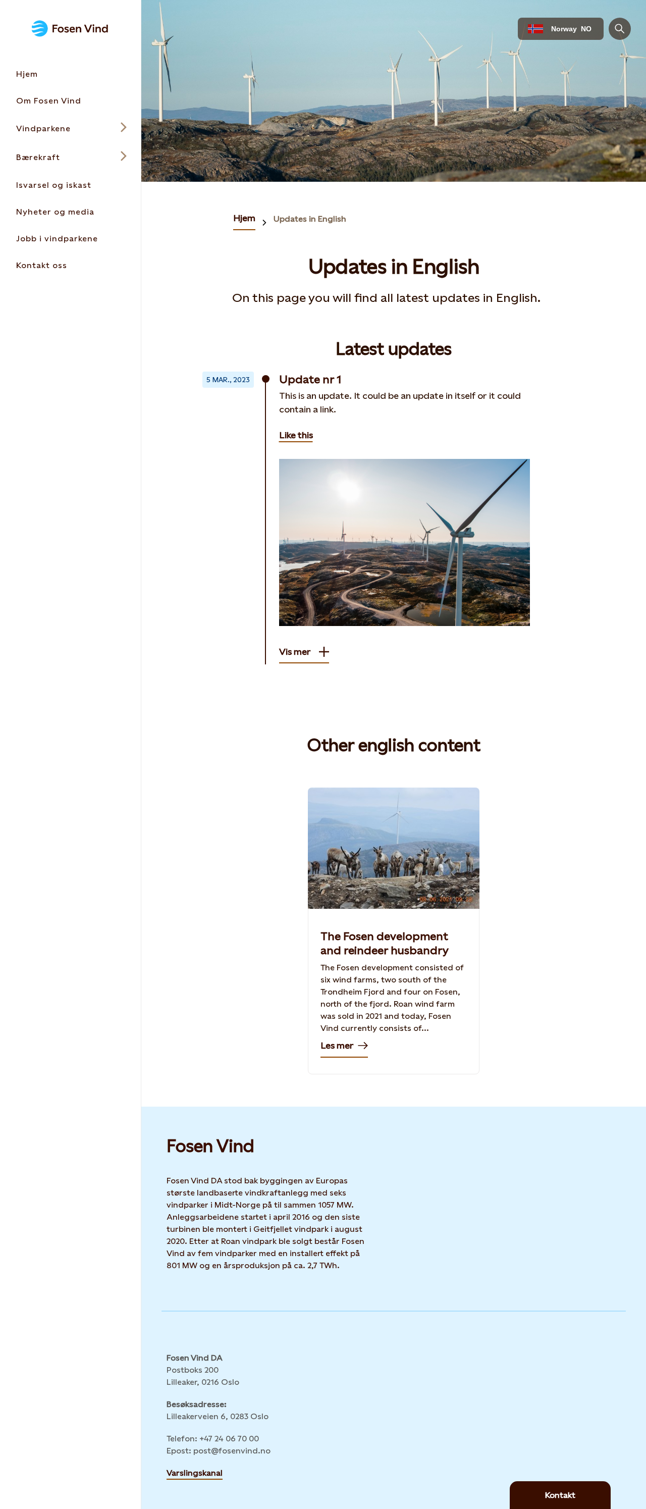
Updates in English (310, 219)
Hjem (244, 218)
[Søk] (620, 29)
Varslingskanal (195, 1473)
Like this (296, 435)
